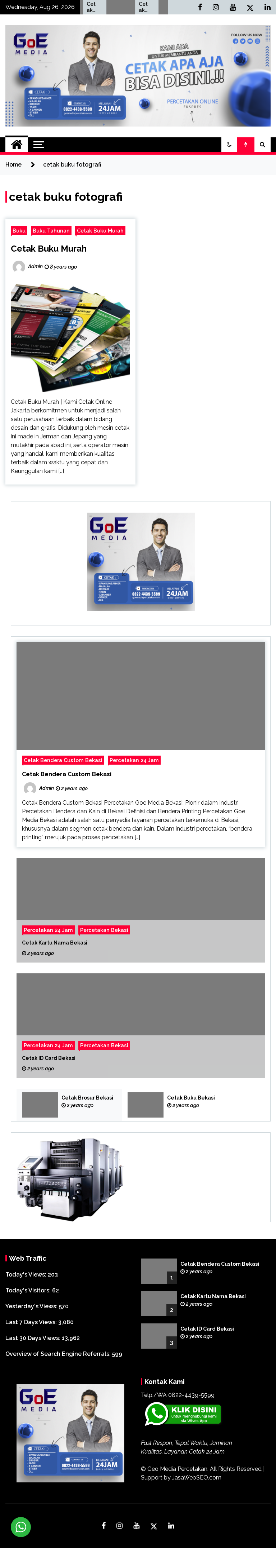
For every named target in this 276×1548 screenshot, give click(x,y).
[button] (229, 144)
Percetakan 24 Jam (134, 760)
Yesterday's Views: (32, 1306)
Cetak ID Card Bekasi (48, 1058)
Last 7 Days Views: (31, 1322)
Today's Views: (26, 1274)
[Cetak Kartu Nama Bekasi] (141, 910)
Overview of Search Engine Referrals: (58, 1353)
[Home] (16, 144)
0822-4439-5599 (191, 1395)
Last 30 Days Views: (33, 1338)
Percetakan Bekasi (104, 930)
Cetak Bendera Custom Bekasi (63, 760)
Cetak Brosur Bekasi (87, 1098)
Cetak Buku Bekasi (128, 7)
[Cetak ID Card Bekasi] (141, 1025)
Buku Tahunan (51, 230)
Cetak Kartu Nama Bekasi (54, 943)
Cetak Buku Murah (100, 230)
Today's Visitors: (28, 1290)
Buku (19, 230)
